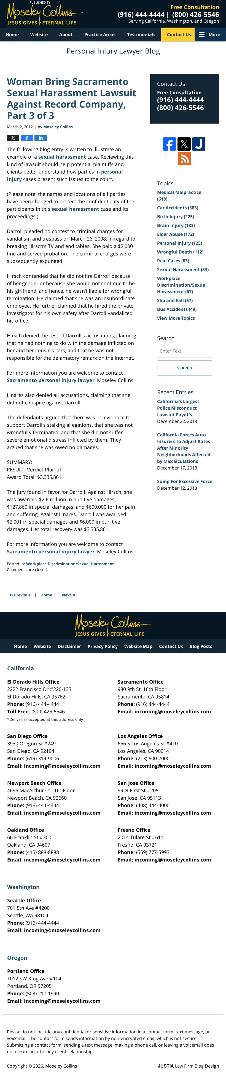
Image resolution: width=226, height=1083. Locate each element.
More (214, 34)
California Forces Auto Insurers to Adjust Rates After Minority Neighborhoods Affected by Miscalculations (183, 448)
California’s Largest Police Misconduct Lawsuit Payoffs (178, 408)
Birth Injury (175, 217)
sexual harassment (62, 156)
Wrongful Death (180, 252)
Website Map (138, 646)
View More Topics (176, 318)
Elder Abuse (175, 234)
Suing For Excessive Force (184, 481)
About (66, 34)
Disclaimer (69, 646)
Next (69, 594)
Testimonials (141, 34)
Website (39, 34)
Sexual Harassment (183, 269)
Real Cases (173, 261)
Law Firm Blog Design (188, 1066)
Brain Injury (176, 225)
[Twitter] (184, 144)
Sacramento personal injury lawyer (51, 380)
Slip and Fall (175, 300)
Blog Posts (201, 646)
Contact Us (179, 34)
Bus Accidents (177, 309)
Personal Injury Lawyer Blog (45, 13)
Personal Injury (179, 243)
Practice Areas (99, 34)
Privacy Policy (103, 646)
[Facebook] (169, 144)
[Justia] (198, 144)
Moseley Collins (61, 1066)
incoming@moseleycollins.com (172, 711)
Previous (20, 594)
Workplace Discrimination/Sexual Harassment (70, 563)
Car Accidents (177, 208)
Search (184, 367)
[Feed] (184, 158)
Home (12, 34)
